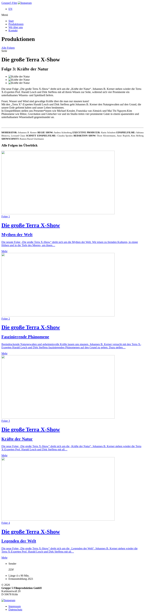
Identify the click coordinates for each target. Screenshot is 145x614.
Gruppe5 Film (9, 2)
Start (11, 20)
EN (10, 8)
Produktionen (16, 24)
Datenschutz (15, 609)
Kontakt (13, 30)
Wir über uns (15, 27)
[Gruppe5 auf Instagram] (25, 2)
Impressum (14, 606)
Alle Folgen (8, 47)
